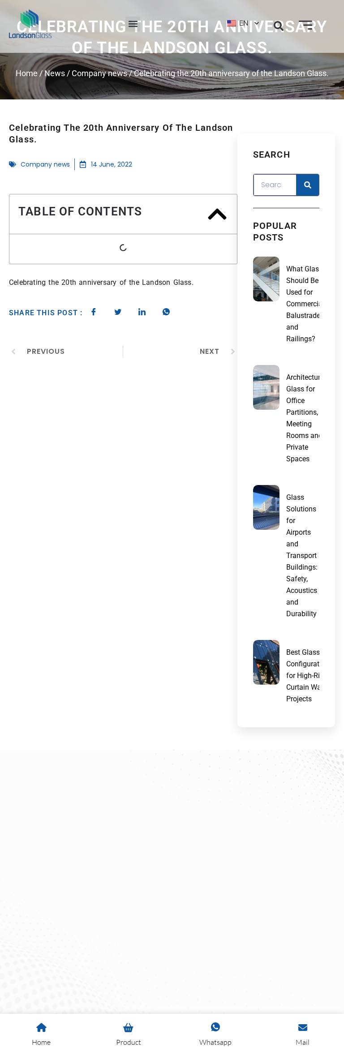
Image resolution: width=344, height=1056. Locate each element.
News (54, 73)
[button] (132, 24)
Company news (99, 73)
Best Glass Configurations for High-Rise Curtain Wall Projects (309, 675)
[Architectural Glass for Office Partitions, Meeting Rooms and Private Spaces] (266, 387)
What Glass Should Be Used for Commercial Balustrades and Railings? (305, 304)
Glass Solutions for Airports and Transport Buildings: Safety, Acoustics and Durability (302, 555)
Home (27, 73)
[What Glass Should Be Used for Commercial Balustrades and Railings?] (266, 279)
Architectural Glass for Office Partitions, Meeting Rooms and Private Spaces (306, 418)
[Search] (308, 185)
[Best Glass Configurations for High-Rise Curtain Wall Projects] (266, 662)
